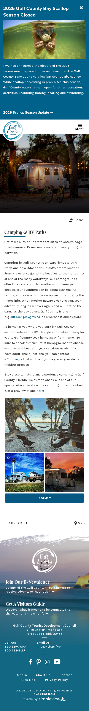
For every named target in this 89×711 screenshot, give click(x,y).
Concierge (14, 359)
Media (22, 675)
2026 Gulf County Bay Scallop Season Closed (36, 11)
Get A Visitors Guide (25, 604)
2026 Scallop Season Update (26, 112)
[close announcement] (81, 8)
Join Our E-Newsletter (27, 582)
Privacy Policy (56, 680)
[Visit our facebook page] (30, 662)
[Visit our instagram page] (47, 662)
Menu (80, 128)
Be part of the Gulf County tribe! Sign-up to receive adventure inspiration (38, 589)
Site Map (28, 680)
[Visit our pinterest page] (38, 662)
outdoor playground (25, 317)
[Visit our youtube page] (57, 662)
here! (41, 391)
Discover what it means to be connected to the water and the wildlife (38, 611)
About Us (43, 675)
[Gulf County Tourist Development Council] (13, 130)
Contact (65, 675)
